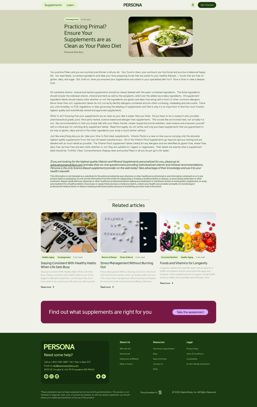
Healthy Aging (48, 257)
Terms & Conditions (195, 354)
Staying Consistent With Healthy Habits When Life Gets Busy (68, 265)
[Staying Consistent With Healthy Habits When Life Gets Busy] (69, 232)
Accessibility (192, 359)
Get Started (207, 4)
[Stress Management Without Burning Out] (128, 232)
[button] (53, 5)
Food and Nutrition (169, 257)
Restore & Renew (109, 257)
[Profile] (193, 5)
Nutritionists (125, 354)
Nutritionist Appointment (163, 348)
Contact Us (158, 364)
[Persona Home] (133, 5)
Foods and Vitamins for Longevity (183, 263)
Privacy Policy (192, 348)
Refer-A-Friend (126, 364)
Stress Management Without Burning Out (126, 265)
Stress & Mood (126, 257)
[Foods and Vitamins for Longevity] (188, 232)
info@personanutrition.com (66, 365)
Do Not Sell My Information (198, 364)
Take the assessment (190, 312)
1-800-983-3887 (59, 362)
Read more (46, 287)
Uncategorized (72, 19)
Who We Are (125, 348)
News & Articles (160, 359)
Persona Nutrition (73, 52)
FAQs (155, 369)
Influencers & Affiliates (129, 359)
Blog (155, 354)
